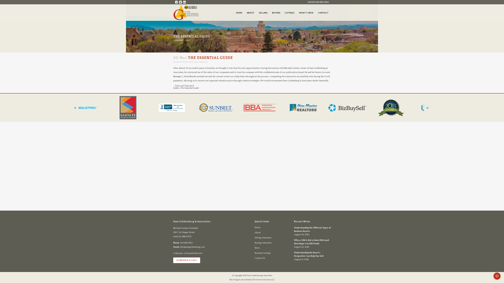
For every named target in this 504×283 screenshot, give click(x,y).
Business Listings (263, 253)
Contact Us (260, 258)
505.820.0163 (186, 243)
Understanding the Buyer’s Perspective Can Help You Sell (308, 254)
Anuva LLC (270, 280)
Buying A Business (263, 243)
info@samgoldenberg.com (192, 247)
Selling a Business (263, 238)
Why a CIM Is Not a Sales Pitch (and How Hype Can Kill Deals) (311, 242)
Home (257, 227)
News (257, 248)
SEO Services (257, 280)
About (258, 232)
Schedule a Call (187, 260)
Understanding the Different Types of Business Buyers (312, 229)
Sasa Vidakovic (201, 62)
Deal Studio (246, 280)
